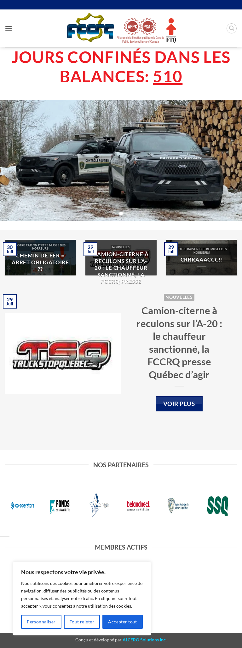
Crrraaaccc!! (202, 259)
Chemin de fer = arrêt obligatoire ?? (40, 262)
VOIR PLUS (179, 403)
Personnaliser (41, 621)
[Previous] (13, 160)
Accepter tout (122, 621)
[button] (8, 28)
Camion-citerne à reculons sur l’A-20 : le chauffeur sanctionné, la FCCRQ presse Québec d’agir (120, 271)
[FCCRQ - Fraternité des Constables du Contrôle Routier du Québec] (121, 28)
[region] (82, 598)
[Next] (229, 160)
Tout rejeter (82, 621)
